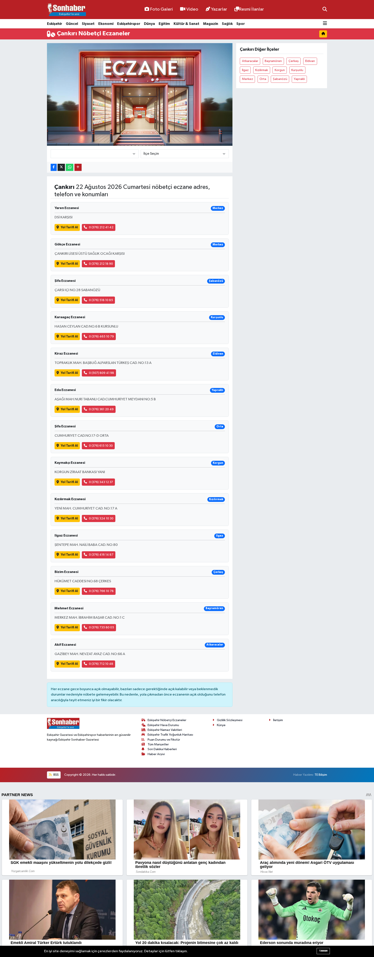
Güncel (72, 24)
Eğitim (164, 24)
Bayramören (273, 61)
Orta (263, 79)
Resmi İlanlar (251, 9)
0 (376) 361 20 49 (101, 409)
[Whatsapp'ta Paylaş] (69, 167)
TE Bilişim (320, 774)
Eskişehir (54, 24)
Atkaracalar (250, 61)
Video (192, 9)
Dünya (149, 24)
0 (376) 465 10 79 (101, 336)
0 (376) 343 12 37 (101, 482)
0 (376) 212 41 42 (101, 227)
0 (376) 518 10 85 (101, 300)
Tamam (323, 951)
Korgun (280, 70)
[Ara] (324, 9)
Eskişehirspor (128, 24)
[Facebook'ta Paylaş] (54, 167)
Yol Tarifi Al (69, 227)
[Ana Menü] (325, 23)
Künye (221, 725)
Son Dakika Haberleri (162, 749)
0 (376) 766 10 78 (101, 591)
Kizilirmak (261, 70)
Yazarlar (219, 9)
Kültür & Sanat (186, 24)
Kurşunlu (297, 70)
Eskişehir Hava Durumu (163, 725)
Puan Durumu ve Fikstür (164, 739)
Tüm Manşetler (158, 744)
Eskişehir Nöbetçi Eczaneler (167, 720)
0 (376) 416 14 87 (101, 554)
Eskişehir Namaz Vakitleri (165, 730)
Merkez (247, 79)
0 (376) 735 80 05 (101, 627)
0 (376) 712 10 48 (101, 663)
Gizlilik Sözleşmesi (229, 720)
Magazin (210, 24)
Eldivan (310, 61)
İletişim (278, 720)
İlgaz (245, 70)
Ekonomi (105, 24)
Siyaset (88, 24)
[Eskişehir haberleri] (66, 9)
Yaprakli (299, 79)
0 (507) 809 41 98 (101, 373)
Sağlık (227, 24)
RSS (56, 774)
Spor (240, 24)
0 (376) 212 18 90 (101, 263)
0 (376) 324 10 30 (101, 518)
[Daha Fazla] (78, 167)
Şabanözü (280, 79)
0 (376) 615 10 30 (101, 445)
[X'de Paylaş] (61, 167)
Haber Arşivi (156, 754)
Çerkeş (294, 61)
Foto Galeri (161, 9)
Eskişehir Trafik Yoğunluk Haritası (170, 734)
